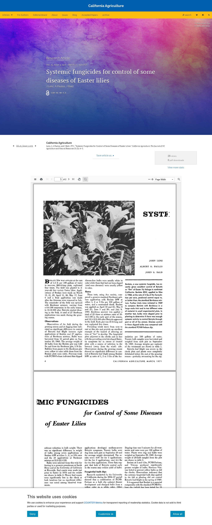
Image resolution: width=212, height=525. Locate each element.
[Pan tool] (79, 179)
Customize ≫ (107, 514)
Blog (74, 15)
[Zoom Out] (149, 179)
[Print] (41, 179)
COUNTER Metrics (93, 502)
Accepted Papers (90, 15)
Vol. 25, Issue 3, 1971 (56, 64)
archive (105, 15)
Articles (5, 15)
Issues (65, 15)
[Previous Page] (52, 179)
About (54, 15)
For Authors (22, 15)
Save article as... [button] (105, 155)
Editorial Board (40, 15)
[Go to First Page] (47, 179)
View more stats (176, 167)
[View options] (35, 179)
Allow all (179, 514)
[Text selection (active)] (85, 179)
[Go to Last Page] (73, 179)
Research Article (58, 58)
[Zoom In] (152, 179)
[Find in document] (179, 179)
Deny (34, 514)
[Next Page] (69, 179)
